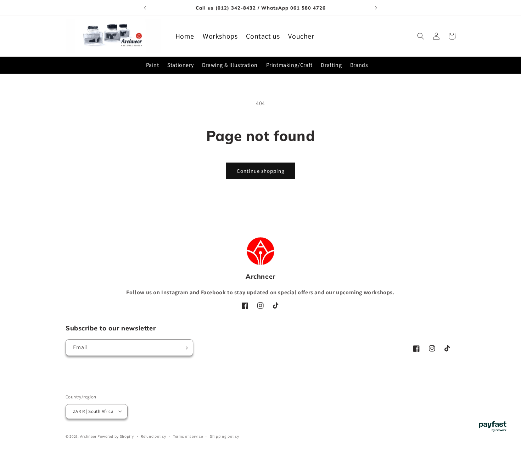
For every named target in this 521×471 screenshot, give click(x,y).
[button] (420, 36)
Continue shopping (261, 171)
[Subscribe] (185, 348)
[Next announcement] (376, 8)
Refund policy (153, 435)
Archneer (88, 435)
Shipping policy (224, 435)
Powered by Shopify (115, 435)
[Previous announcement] (145, 8)
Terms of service (188, 435)
